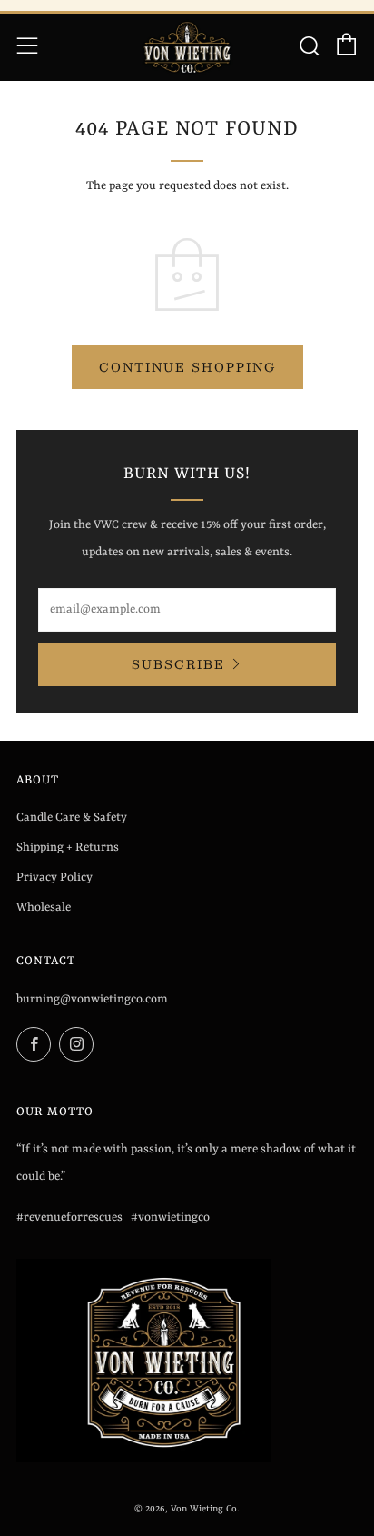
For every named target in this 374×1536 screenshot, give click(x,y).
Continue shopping (187, 367)
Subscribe (178, 664)
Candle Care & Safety (71, 817)
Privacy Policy (54, 877)
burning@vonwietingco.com (92, 999)
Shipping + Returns (67, 847)
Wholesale (43, 907)
